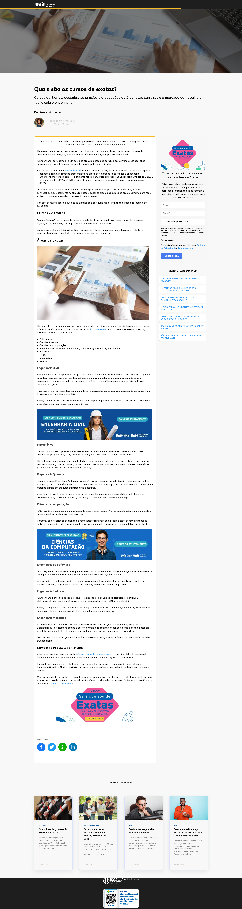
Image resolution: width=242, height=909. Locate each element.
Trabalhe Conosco (130, 879)
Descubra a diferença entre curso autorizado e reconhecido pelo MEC (188, 832)
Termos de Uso (185, 248)
